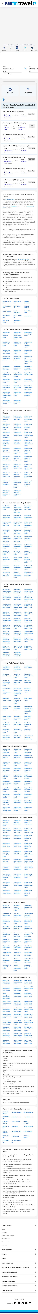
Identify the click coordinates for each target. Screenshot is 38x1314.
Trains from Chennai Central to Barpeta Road (16, 1102)
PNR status (14, 206)
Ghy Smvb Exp (7, 146)
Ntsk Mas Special (8, 123)
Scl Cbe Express (8, 157)
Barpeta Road (8, 116)
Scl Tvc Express (7, 134)
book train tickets (10, 199)
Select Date (31, 114)
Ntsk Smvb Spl (7, 111)
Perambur (24, 116)
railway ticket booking (23, 259)
